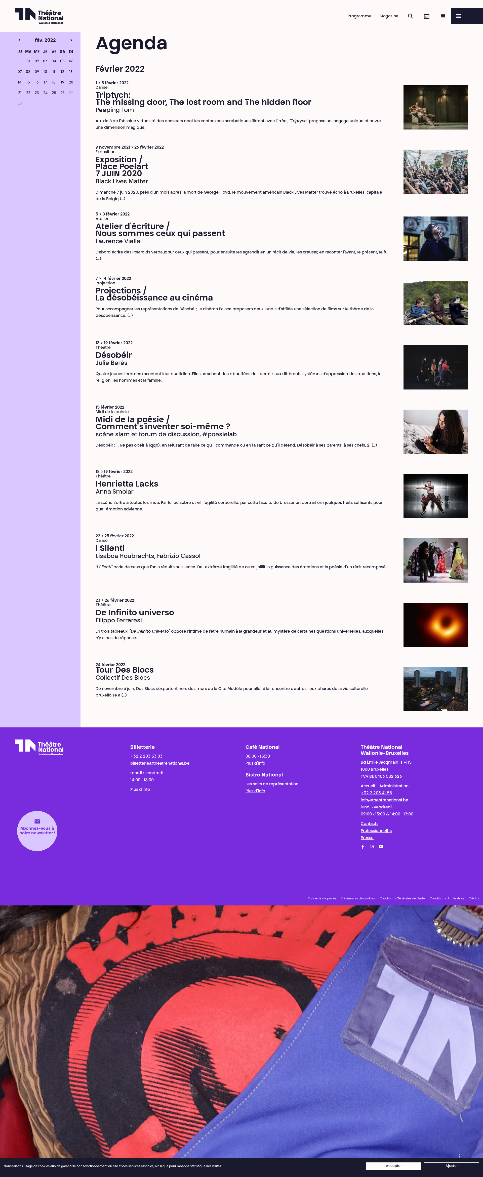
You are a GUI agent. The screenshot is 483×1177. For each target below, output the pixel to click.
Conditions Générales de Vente (402, 898)
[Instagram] (372, 847)
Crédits (474, 898)
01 (28, 61)
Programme (360, 16)
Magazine (389, 16)
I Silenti (110, 549)
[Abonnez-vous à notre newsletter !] (381, 847)
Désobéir (114, 356)
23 (37, 93)
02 (37, 61)
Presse (367, 838)
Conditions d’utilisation (447, 898)
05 (62, 61)
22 (28, 93)
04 (54, 61)
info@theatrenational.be (384, 800)
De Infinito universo (135, 613)
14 (19, 82)
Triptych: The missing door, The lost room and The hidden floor (203, 99)
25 (54, 93)
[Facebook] (363, 847)
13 (71, 72)
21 (19, 93)
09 (37, 72)
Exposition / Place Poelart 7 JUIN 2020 (122, 167)
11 (54, 72)
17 (45, 82)
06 (71, 61)
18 (54, 82)
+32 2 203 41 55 (376, 793)
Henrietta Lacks (127, 485)
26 (62, 93)
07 (20, 72)
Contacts (369, 824)
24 (45, 93)
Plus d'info (140, 790)
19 (62, 82)
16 (36, 82)
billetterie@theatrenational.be (159, 764)
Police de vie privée (322, 898)
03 (45, 61)
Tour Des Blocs (125, 671)
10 (45, 72)
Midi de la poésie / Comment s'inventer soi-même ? (163, 423)
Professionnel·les (376, 831)
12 (62, 72)
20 (71, 82)
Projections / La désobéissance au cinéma (154, 294)
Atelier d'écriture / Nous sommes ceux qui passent (160, 230)
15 (28, 82)
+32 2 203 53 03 (146, 757)
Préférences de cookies (358, 898)
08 (28, 72)
